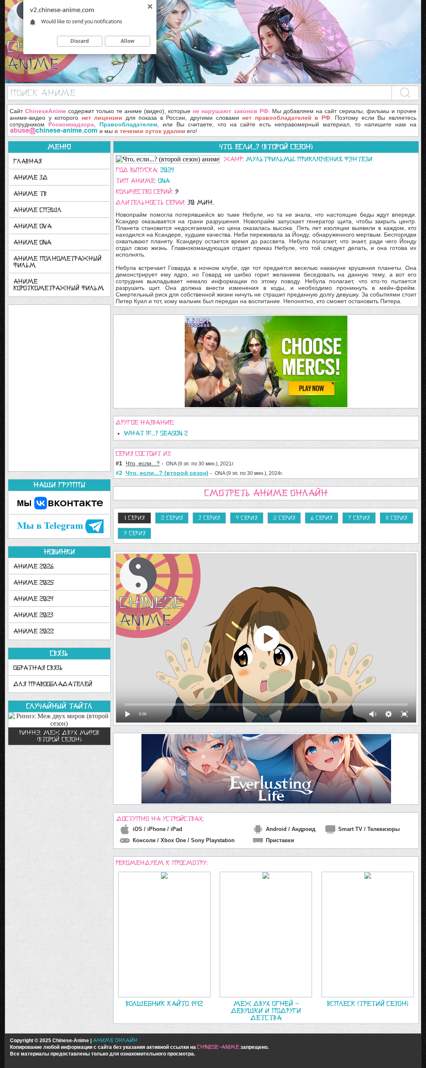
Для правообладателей (52, 684)
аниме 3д (30, 177)
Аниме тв (30, 193)
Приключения (319, 159)
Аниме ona (32, 242)
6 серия (321, 518)
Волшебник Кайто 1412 (164, 1003)
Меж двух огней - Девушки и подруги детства (266, 1010)
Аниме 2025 (33, 582)
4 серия (247, 518)
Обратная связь (38, 668)
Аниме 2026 (33, 566)
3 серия (209, 518)
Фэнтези (358, 159)
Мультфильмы (270, 159)
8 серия (396, 518)
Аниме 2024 (33, 599)
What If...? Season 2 (156, 433)
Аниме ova (32, 226)
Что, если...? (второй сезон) (266, 146)
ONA (164, 181)
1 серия (134, 518)
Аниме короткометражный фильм (58, 284)
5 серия (284, 518)
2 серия (172, 518)
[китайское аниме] (213, 81)
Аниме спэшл (37, 210)
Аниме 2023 (33, 615)
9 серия (135, 533)
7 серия (359, 518)
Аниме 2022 (33, 631)
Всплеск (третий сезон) (367, 1003)
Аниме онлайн (115, 1040)
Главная (27, 161)
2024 (167, 170)
